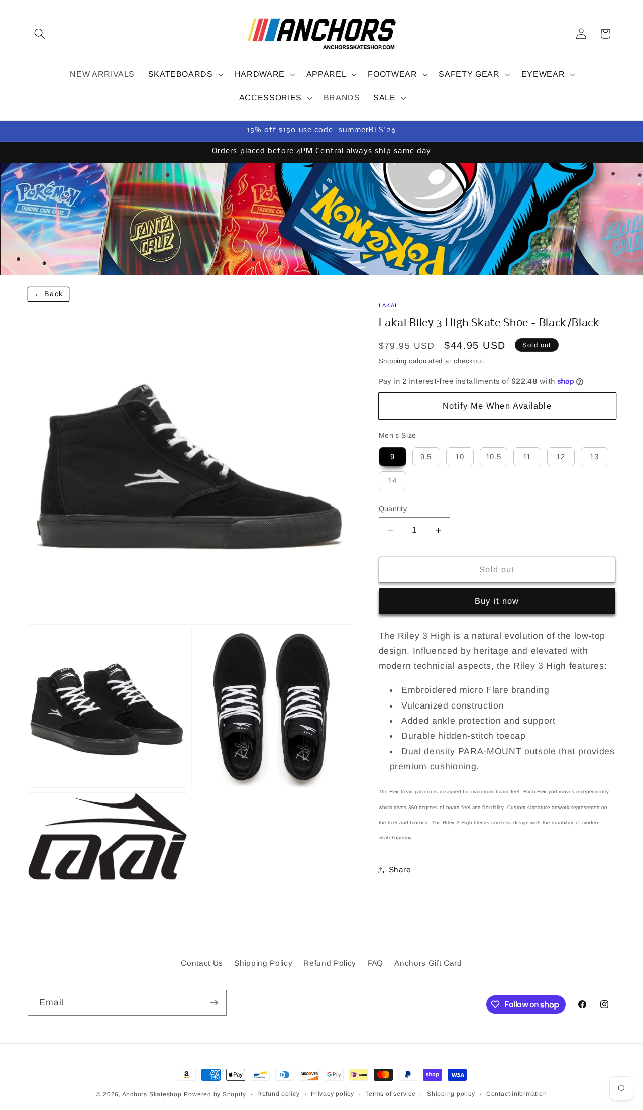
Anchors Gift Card (428, 963)
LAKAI (388, 305)
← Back (48, 294)
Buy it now (497, 601)
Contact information (516, 1093)
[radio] (392, 456)
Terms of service (390, 1093)
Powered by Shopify (215, 1094)
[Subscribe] (214, 1003)
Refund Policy (329, 963)
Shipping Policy (263, 963)
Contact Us (202, 963)
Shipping (393, 361)
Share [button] (400, 869)
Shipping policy (451, 1093)
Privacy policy (332, 1093)
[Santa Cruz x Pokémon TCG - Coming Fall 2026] (321, 219)
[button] (40, 34)
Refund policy (278, 1093)
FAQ (375, 963)
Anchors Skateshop (152, 1094)
